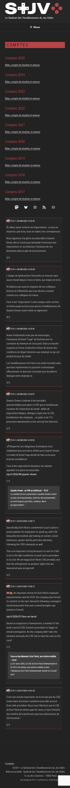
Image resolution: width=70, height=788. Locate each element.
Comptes (9, 763)
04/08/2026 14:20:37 (26, 394)
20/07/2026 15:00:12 (26, 586)
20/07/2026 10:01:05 (26, 690)
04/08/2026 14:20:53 (26, 221)
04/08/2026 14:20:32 (26, 440)
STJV (12, 221)
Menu (36, 27)
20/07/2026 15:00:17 (26, 521)
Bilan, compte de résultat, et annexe (22, 131)
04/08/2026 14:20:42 (26, 328)
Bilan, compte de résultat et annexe (22, 65)
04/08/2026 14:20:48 (26, 269)
